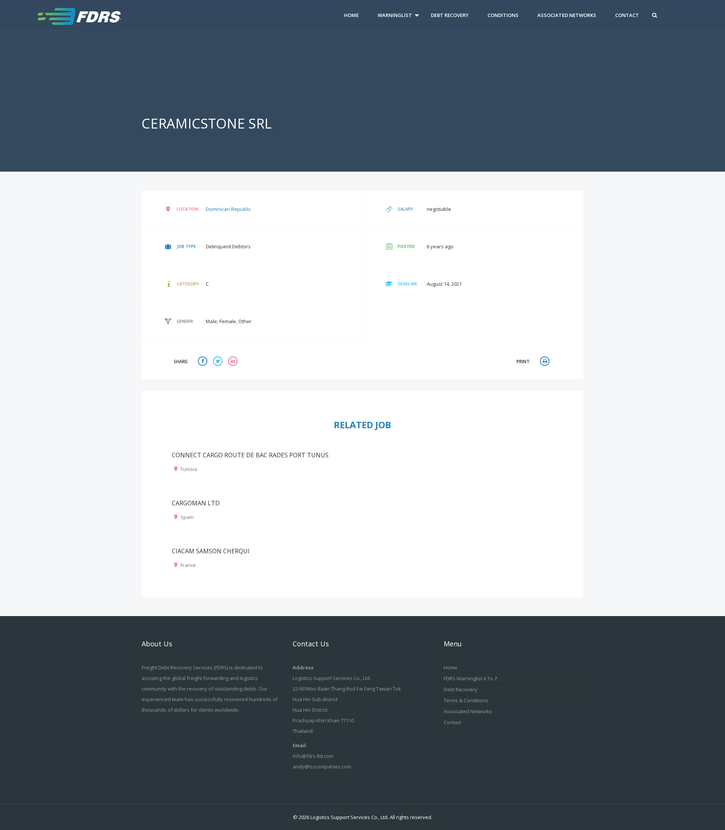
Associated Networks (566, 15)
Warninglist (395, 15)
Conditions (502, 15)
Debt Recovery (450, 15)
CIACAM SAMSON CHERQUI (211, 551)
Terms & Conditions (466, 700)
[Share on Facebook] (203, 362)
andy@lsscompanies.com (322, 766)
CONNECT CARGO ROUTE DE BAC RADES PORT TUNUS (250, 455)
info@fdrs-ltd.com (313, 756)
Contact (627, 15)
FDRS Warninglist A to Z (470, 678)
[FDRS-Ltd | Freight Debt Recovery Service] (90, 15)
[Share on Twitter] (218, 362)
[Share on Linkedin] (233, 362)
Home (351, 15)
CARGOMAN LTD (196, 503)
